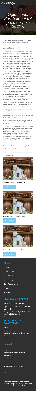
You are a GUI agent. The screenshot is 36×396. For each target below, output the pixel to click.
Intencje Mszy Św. (8, 143)
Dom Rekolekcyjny (11, 284)
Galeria (6, 288)
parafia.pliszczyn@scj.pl (14, 362)
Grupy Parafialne (10, 271)
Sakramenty (8, 280)
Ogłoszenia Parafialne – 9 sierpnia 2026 (13, 250)
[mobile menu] (33, 2)
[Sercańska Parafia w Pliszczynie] (8, 2)
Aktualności (8, 276)
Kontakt (7, 292)
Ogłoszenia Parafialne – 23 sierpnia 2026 (14, 182)
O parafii (7, 267)
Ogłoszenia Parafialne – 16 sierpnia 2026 (14, 216)
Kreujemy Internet (25, 385)
